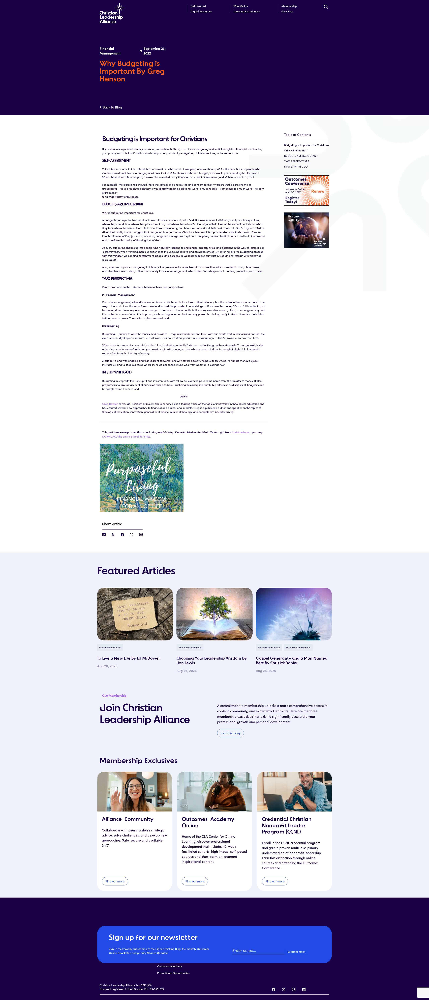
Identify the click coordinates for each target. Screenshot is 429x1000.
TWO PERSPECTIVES (296, 161)
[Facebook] (273, 989)
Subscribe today (296, 951)
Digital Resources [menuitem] (201, 11)
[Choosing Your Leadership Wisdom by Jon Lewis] (214, 614)
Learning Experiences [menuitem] (246, 11)
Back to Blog (112, 107)
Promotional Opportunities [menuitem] (173, 973)
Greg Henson (110, 404)
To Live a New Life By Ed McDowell (129, 659)
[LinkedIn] (303, 989)
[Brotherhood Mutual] (306, 228)
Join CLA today (230, 733)
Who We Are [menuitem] (240, 6)
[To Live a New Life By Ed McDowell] (135, 614)
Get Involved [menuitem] (198, 6)
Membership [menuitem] (289, 6)
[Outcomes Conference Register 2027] (306, 189)
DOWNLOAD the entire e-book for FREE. (126, 436)
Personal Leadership (110, 647)
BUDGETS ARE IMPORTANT (301, 155)
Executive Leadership (189, 647)
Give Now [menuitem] (287, 11)
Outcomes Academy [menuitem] (169, 966)
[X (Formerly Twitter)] (283, 989)
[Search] (326, 6)
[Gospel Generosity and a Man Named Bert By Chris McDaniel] (294, 614)
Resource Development (298, 647)
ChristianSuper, (241, 432)
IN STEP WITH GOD (296, 166)
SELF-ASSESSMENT (296, 150)
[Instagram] (293, 989)
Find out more (115, 881)
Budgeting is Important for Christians (306, 145)
